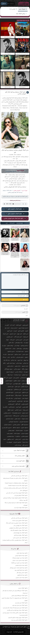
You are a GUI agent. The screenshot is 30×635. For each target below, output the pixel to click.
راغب (8, 357)
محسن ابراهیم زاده (16, 413)
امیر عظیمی (9, 337)
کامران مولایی (24, 404)
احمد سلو (7, 328)
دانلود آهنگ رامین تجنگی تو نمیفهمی (18, 528)
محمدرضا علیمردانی (13, 421)
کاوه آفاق (18, 404)
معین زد (26, 430)
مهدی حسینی (24, 433)
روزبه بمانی (19, 363)
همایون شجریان (17, 442)
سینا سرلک (10, 375)
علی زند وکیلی (24, 386)
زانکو (4, 363)
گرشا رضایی (25, 407)
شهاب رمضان (25, 381)
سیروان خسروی (10, 372)
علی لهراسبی (9, 389)
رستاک (4, 357)
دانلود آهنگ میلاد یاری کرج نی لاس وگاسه (17, 610)
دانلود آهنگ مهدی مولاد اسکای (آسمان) (17, 617)
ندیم (5, 439)
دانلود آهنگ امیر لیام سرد (21, 603)
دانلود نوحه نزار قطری (22, 575)
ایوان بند (26, 342)
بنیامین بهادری (24, 345)
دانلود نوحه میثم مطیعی (21, 565)
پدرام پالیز (25, 348)
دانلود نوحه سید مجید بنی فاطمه (19, 563)
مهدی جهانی (11, 430)
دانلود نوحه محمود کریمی (21, 555)
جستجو (4, 3)
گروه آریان (18, 407)
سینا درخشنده (17, 375)
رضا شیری (20, 360)
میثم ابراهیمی (10, 436)
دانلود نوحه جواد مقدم (22, 553)
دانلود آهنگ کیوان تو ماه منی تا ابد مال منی (16, 493)
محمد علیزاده (25, 419)
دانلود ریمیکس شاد (20, 456)
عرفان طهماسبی (17, 383)
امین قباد (12, 340)
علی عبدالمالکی (17, 389)
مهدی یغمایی (24, 436)
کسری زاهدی (11, 404)
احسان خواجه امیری (23, 328)
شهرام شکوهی (8, 381)
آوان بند (7, 325)
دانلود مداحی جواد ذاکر (22, 572)
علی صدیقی (10, 386)
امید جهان (19, 334)
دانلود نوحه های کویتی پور (21, 570)
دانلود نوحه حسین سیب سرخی (20, 560)
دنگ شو (13, 357)
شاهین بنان (16, 378)
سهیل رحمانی (17, 369)
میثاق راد (17, 436)
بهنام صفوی (10, 345)
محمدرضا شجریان (24, 421)
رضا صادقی (13, 360)
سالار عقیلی (17, 366)
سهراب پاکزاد (25, 369)
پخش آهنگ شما (20, 14)
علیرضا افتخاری (9, 392)
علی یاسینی (18, 392)
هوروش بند (9, 442)
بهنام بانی (16, 345)
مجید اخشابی (18, 410)
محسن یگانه (16, 416)
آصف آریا (12, 325)
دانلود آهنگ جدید (22, 588)
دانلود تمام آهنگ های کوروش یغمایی (13, 218)
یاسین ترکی (25, 445)
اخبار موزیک (9, 632)
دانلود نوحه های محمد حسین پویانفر (18, 568)
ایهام (7, 340)
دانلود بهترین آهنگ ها (19, 632)
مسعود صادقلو (16, 427)
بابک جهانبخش (18, 342)
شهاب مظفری (17, 381)
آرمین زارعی (25, 325)
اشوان (26, 331)
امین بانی (25, 340)
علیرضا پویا (25, 395)
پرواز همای (19, 348)
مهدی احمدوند (19, 430)
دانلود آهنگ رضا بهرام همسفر (20, 533)
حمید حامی (25, 354)
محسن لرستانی (24, 416)
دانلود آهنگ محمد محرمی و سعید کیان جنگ (16, 523)
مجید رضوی (25, 413)
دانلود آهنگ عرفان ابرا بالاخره (20, 535)
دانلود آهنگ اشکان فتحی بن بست (19, 620)
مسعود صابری (24, 427)
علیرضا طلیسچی (10, 395)
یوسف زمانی (18, 445)
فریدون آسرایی (12, 401)
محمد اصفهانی (8, 416)
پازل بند (4, 345)
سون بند (26, 372)
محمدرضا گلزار (24, 424)
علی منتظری (25, 392)
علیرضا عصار (25, 398)
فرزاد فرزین (19, 401)
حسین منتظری (11, 351)
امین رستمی (19, 340)
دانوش (26, 357)
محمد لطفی (17, 419)
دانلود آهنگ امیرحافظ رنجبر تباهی (19, 595)
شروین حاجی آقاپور (7, 378)
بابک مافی (11, 342)
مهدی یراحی (10, 433)
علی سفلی (17, 386)
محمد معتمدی (9, 419)
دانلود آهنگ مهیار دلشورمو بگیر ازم (19, 530)
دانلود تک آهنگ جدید (19, 450)
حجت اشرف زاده (20, 351)
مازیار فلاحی (12, 407)
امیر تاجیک (5, 334)
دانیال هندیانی (19, 357)
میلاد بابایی (25, 439)
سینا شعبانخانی (24, 378)
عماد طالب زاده (9, 398)
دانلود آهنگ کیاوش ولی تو (21, 495)
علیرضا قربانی (17, 398)
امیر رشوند (25, 337)
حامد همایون (8, 348)
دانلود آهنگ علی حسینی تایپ (20, 537)
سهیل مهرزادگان (8, 369)
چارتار (14, 348)
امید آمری (9, 331)
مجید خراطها (10, 410)
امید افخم (25, 334)
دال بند (4, 354)
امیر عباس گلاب (18, 337)
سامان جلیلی (10, 366)
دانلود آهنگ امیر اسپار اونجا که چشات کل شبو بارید (15, 608)
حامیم (26, 351)
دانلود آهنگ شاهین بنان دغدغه (19, 520)
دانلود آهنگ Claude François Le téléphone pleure (16, 483)
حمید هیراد (10, 354)
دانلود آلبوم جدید (20, 461)
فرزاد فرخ (26, 401)
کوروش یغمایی (16, 190)
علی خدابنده (9, 383)
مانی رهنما (25, 410)
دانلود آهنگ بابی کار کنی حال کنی (19, 476)
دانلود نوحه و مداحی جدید (18, 466)
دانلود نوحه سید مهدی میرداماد (19, 558)
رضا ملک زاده (7, 360)
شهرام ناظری (25, 383)
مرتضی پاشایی (16, 424)
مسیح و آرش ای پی (6, 427)
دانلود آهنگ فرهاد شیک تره (20, 507)
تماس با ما (12, 9)
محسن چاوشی (7, 413)
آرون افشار (18, 325)
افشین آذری (21, 331)
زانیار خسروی (25, 366)
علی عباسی (25, 389)
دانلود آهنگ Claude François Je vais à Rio (17, 485)
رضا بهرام (26, 360)
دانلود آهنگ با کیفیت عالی (14, 209)
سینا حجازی (25, 375)
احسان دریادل (14, 328)
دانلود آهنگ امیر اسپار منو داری (19, 605)
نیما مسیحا (25, 442)
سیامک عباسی (18, 372)
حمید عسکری (18, 354)
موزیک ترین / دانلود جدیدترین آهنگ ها (23, 3)
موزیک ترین (22, 9)
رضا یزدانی (25, 363)
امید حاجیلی (13, 334)
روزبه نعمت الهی (11, 363)
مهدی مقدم (17, 433)
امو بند (15, 331)
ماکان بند (5, 407)
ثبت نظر (25, 299)
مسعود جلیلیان (7, 424)
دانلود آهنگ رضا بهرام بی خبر (20, 525)
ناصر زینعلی (18, 439)
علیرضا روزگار (18, 395)
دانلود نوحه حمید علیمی (21, 577)
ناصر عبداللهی (10, 439)
